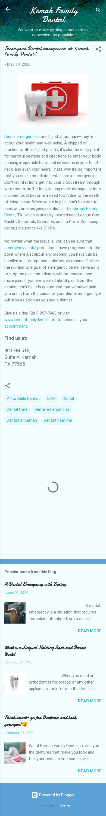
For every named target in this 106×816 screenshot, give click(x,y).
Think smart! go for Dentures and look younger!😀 (40, 721)
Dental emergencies (22, 136)
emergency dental (20, 247)
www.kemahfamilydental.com (30, 319)
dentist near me (58, 420)
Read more (90, 630)
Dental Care (17, 409)
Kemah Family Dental (53, 15)
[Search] (98, 11)
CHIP (51, 398)
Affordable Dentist (23, 398)
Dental (68, 398)
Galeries (65, 805)
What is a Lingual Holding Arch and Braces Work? (45, 651)
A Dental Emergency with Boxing (35, 584)
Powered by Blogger (56, 795)
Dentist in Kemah (22, 420)
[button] (98, 50)
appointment (15, 326)
